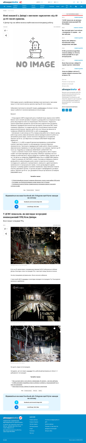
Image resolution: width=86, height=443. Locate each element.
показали (25, 279)
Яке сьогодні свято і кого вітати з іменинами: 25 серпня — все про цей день (35, 381)
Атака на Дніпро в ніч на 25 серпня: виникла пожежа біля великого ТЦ (71, 73)
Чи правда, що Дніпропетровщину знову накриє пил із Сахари (30, 182)
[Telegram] (77, 2)
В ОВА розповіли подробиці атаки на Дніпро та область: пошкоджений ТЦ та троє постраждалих (71, 53)
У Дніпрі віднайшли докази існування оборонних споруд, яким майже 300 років (36, 180)
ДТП (63, 6)
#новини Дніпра (30, 190)
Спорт (57, 6)
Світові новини (33, 6)
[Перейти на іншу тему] (76, 6)
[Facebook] (74, 2)
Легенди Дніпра (42, 6)
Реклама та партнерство (68, 81)
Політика (51, 6)
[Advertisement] (35, 89)
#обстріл (35, 390)
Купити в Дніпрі (49, 424)
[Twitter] (81, 2)
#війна (40, 390)
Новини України (24, 6)
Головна (9, 6)
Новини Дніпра (15, 6)
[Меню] (4, 6)
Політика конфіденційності (52, 419)
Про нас (67, 6)
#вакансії (37, 190)
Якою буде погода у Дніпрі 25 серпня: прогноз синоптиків (29, 386)
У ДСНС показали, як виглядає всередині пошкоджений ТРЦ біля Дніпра (71, 22)
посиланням (44, 131)
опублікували (41, 108)
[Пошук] (70, 6)
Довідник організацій (67, 84)
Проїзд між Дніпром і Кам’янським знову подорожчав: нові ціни (69, 42)
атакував (29, 371)
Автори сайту (65, 86)
